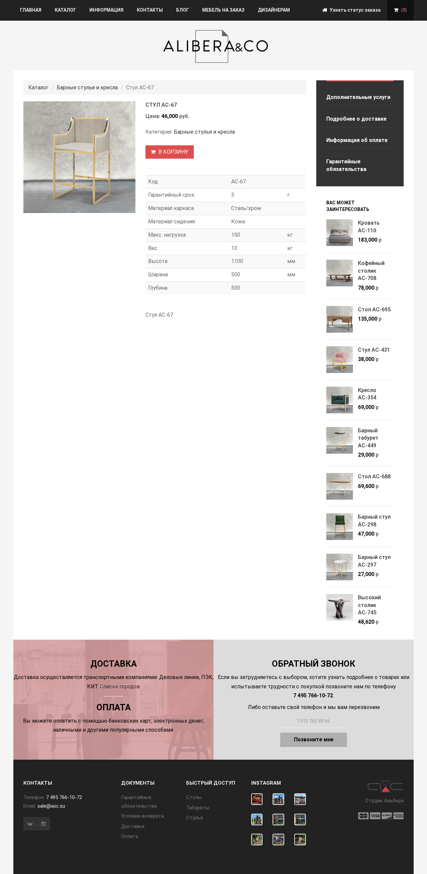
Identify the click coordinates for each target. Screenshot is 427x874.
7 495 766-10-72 (64, 797)
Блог (182, 10)
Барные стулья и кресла (87, 87)
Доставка (132, 826)
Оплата (129, 836)
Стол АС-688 (374, 476)
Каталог (65, 10)
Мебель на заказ (223, 10)
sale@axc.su (51, 806)
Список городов (120, 686)
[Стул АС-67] (79, 157)
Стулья (194, 818)
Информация (106, 10)
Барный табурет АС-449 (368, 438)
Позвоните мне (314, 739)
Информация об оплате (357, 140)
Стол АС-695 (374, 309)
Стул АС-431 (374, 350)
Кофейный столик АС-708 (371, 270)
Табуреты (197, 808)
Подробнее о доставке (356, 119)
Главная (30, 10)
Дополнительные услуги (358, 97)
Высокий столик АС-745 (369, 605)
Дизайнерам (274, 10)
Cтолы (194, 797)
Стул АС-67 (161, 105)
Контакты (150, 10)
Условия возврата (142, 816)
